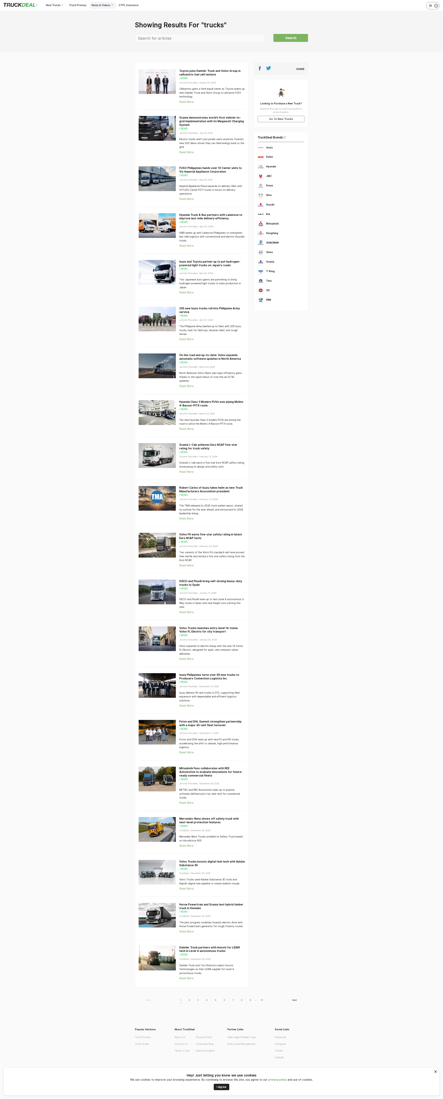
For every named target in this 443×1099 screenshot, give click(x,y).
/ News (183, 78)
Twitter (279, 1050)
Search (290, 38)
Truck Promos (77, 5)
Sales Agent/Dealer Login (241, 1037)
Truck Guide (142, 1044)
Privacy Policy (204, 1037)
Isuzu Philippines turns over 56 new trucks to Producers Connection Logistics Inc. (209, 676)
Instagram (280, 1044)
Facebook (280, 1037)
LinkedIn (279, 1057)
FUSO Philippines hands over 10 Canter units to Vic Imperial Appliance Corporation (210, 169)
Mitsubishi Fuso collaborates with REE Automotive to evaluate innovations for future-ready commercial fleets (211, 772)
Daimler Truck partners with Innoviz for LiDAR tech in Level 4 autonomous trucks (209, 949)
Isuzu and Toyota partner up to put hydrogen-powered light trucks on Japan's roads (209, 263)
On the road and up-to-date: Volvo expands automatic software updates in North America (210, 356)
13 (262, 1000)
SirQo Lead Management (241, 1044)
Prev (148, 1000)
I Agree (221, 1087)
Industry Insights (205, 1050)
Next (294, 1000)
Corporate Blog (205, 1044)
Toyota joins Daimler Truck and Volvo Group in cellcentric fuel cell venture (210, 72)
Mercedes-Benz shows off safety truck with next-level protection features (209, 820)
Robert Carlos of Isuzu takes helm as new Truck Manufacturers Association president (211, 489)
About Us (179, 1037)
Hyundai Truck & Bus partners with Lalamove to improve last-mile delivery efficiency (210, 216)
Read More (186, 102)
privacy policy (277, 1079)
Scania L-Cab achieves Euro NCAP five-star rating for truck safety (208, 446)
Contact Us (181, 1044)
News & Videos (101, 5)
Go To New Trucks (281, 119)
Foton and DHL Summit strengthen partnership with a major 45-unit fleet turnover (210, 723)
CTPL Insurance (129, 5)
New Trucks (53, 5)
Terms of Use (182, 1050)
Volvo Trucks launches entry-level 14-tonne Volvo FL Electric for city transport (208, 629)
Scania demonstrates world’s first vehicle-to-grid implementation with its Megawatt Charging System (211, 121)
